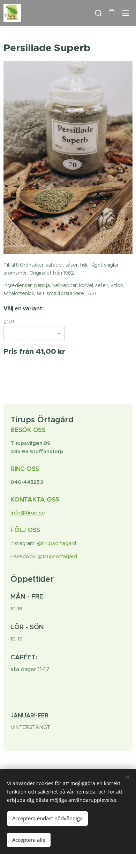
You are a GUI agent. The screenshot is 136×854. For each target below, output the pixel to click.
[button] (98, 13)
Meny (126, 13)
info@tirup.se (27, 512)
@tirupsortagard (56, 543)
